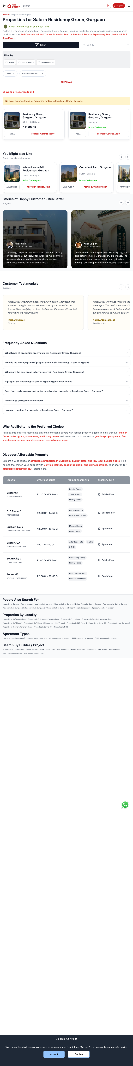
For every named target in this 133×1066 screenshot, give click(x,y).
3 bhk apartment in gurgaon (59, 638)
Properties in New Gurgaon (118, 623)
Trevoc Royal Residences (12, 653)
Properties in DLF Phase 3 (55, 623)
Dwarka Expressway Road (97, 34)
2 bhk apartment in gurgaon (36, 638)
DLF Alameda (8, 649)
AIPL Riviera (102, 649)
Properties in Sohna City (43, 627)
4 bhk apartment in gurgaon (82, 638)
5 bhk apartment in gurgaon (105, 638)
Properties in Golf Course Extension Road (43, 619)
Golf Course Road (30, 34)
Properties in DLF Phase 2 (34, 623)
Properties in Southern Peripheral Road (17, 627)
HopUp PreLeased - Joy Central (83, 649)
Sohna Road (76, 34)
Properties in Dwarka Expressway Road (97, 619)
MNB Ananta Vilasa (47, 649)
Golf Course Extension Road (54, 34)
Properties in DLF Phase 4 (77, 623)
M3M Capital (19, 649)
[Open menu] (129, 5)
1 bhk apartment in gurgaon (13, 638)
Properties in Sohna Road (70, 619)
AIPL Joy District (63, 649)
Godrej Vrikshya (32, 649)
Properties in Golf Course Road (14, 619)
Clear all (66, 82)
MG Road (117, 34)
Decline (78, 1054)
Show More (8, 38)
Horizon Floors (114, 649)
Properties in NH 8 (61, 627)
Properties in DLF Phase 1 (12, 623)
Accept (54, 1054)
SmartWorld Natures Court (34, 653)
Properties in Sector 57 (97, 623)
